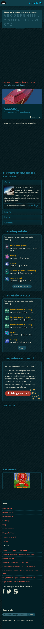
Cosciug (13, 332)
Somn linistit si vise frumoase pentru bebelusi (18, 567)
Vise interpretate (21, 286)
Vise (21, 348)
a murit (13, 263)
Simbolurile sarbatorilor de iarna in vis (15, 563)
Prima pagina (7, 508)
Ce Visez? (35, 3)
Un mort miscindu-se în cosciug (23, 271)
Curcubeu (8, 222)
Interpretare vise (8, 517)
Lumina (7, 212)
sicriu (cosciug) (16, 278)
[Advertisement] (22, 54)
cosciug (13, 255)
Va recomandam (8, 529)
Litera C (33, 82)
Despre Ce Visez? (8, 533)
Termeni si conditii (9, 537)
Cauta (30, 614)
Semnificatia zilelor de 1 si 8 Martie (14, 550)
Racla (7, 217)
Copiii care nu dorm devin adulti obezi (16, 582)
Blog (4, 525)
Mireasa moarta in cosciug (21, 310)
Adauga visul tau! (19, 393)
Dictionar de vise (21, 82)
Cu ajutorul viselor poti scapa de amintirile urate (19, 578)
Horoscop (5, 521)
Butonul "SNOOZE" (9, 559)
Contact (5, 541)
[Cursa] (9, 191)
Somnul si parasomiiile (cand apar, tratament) (18, 554)
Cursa (7, 182)
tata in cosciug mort (18, 246)
